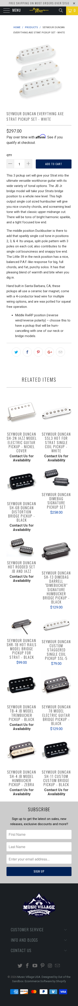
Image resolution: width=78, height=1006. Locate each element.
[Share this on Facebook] (27, 352)
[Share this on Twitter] (16, 352)
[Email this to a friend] (60, 352)
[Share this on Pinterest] (38, 352)
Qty (9, 155)
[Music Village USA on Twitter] (20, 966)
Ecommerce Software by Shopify (45, 981)
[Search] (60, 10)
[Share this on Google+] (49, 352)
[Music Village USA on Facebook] (27, 966)
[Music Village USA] (39, 10)
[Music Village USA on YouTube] (35, 966)
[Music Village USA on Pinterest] (42, 966)
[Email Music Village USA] (57, 966)
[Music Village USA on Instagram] (50, 966)
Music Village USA (28, 976)
